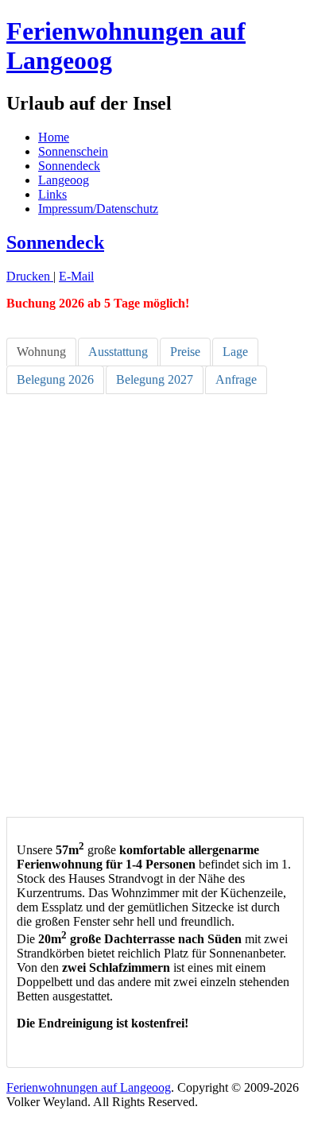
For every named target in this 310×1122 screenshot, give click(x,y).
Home (53, 137)
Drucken (29, 276)
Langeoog (63, 180)
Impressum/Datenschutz (98, 208)
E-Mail (76, 276)
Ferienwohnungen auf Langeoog (88, 1087)
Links (52, 194)
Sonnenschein (73, 151)
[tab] (41, 352)
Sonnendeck (69, 165)
